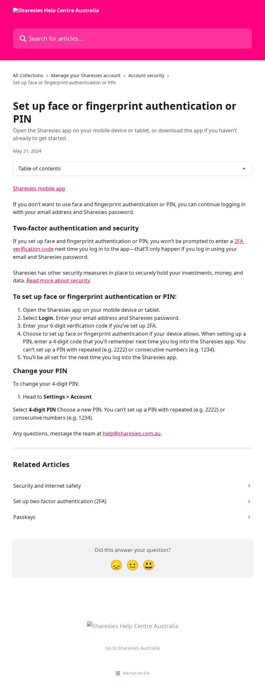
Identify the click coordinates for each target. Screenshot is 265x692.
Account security (146, 75)
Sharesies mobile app (39, 188)
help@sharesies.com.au (132, 433)
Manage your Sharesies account (86, 75)
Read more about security (58, 280)
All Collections (28, 75)
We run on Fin (136, 673)
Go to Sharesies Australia (132, 648)
